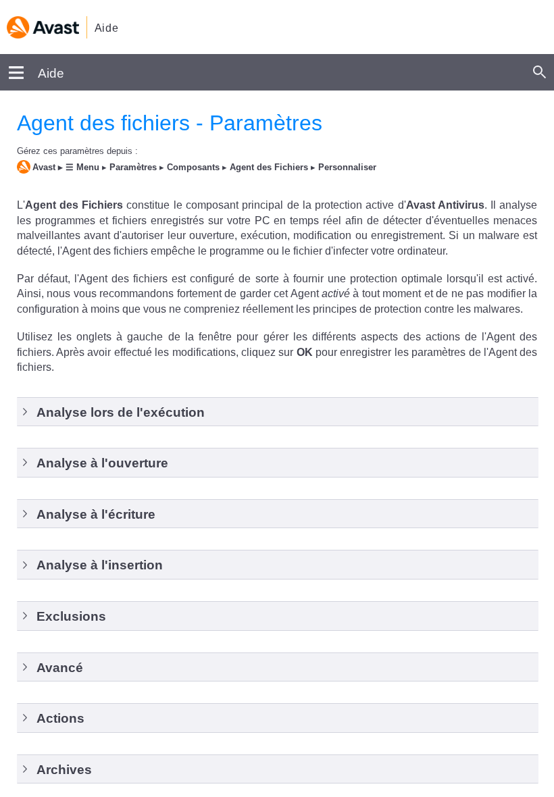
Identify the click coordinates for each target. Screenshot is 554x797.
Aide (107, 28)
